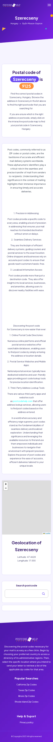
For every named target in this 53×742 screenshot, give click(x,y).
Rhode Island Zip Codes (26, 701)
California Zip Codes (26, 684)
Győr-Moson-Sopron (32, 23)
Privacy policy (26, 722)
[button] (6, 484)
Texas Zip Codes (26, 690)
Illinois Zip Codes (26, 696)
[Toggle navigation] (51, 5)
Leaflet (47, 533)
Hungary (14, 23)
